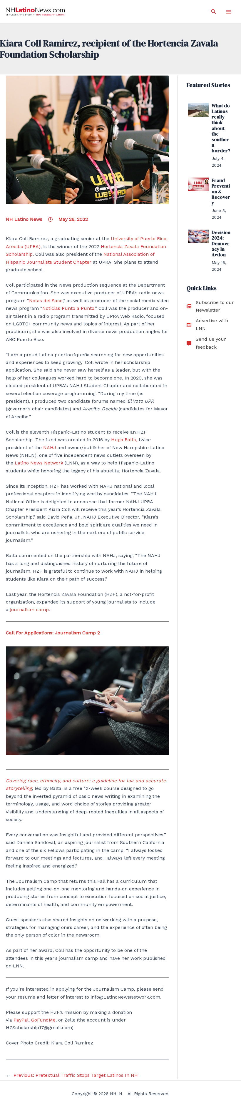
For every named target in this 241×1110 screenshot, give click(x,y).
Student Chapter (72, 262)
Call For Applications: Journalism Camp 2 (53, 633)
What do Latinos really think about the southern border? (221, 128)
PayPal (21, 1020)
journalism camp (29, 609)
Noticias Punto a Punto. (68, 308)
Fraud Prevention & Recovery (221, 191)
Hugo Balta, (124, 439)
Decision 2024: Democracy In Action (221, 243)
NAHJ (49, 447)
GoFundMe (43, 1020)
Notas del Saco (46, 300)
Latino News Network (39, 463)
